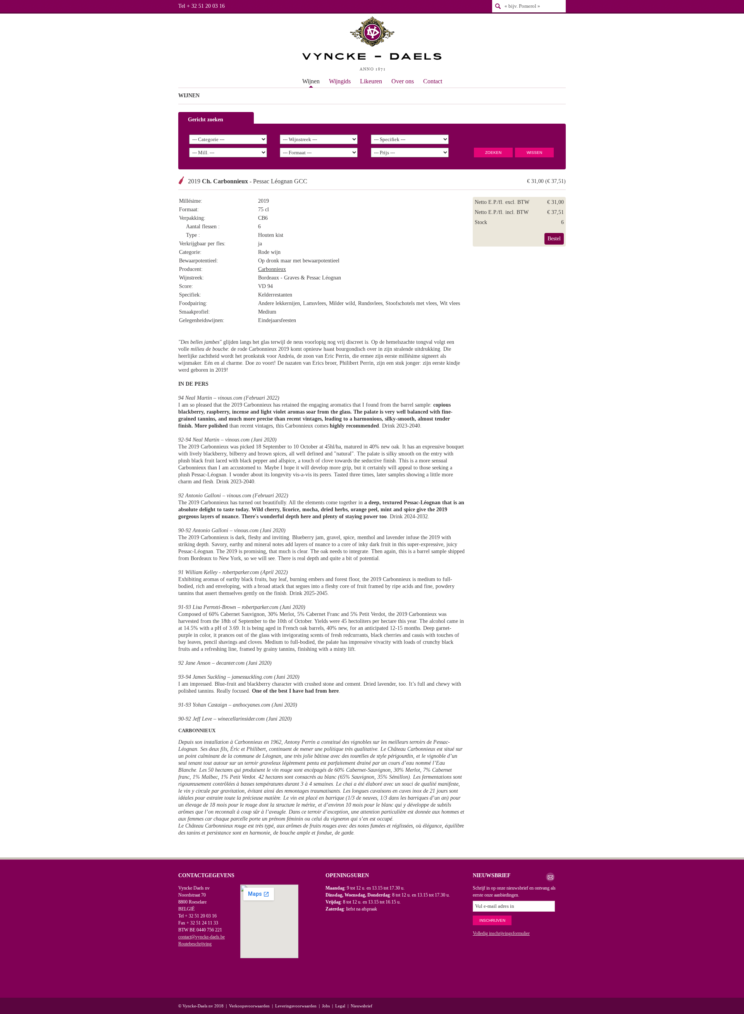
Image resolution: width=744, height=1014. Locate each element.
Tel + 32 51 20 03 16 (201, 6)
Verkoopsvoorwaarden (249, 1006)
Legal (340, 1006)
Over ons (402, 81)
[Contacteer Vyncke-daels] (550, 877)
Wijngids (340, 81)
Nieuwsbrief (361, 1006)
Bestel (554, 238)
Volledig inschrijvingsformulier (501, 933)
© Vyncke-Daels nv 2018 (201, 1006)
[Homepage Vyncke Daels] (372, 44)
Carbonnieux (272, 269)
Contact (432, 81)
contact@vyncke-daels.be (201, 937)
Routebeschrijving (195, 944)
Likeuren (371, 81)
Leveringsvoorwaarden (296, 1006)
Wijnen (311, 81)
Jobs (326, 1006)
